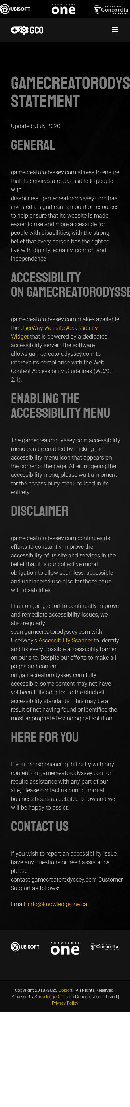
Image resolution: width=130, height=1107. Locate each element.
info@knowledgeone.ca (57, 904)
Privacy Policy (65, 1003)
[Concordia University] (112, 9)
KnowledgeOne (49, 996)
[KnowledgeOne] (65, 9)
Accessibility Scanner (65, 640)
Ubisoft (65, 990)
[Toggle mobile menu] (115, 29)
